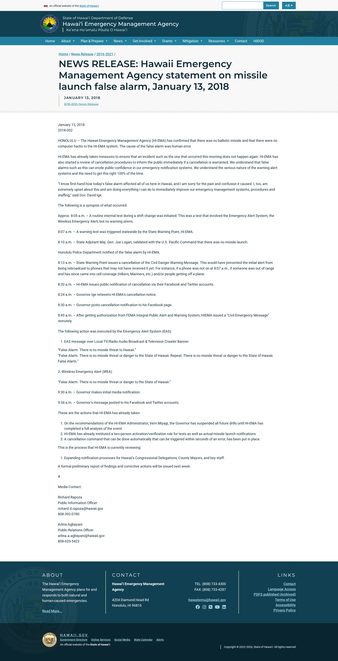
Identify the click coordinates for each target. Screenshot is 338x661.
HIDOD (259, 41)
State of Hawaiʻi (89, 5)
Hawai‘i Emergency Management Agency (121, 24)
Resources (217, 41)
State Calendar (143, 639)
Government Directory (73, 639)
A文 (288, 5)
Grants (167, 41)
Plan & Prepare (92, 41)
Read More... (52, 611)
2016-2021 (104, 54)
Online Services (101, 639)
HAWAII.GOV (74, 635)
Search (271, 5)
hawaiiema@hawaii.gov (207, 600)
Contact (241, 41)
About (66, 41)
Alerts (160, 639)
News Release (82, 54)
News (118, 41)
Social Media (122, 639)
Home (50, 41)
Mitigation (190, 41)
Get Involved (142, 41)
